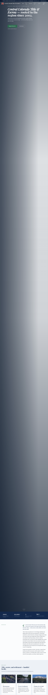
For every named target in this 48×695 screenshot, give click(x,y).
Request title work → (12, 26)
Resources (30, 3)
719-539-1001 (31, 0)
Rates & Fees (35, 4)
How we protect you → (43, 0)
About (23, 3)
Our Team (26, 4)
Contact (39, 3)
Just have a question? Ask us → (12, 28)
